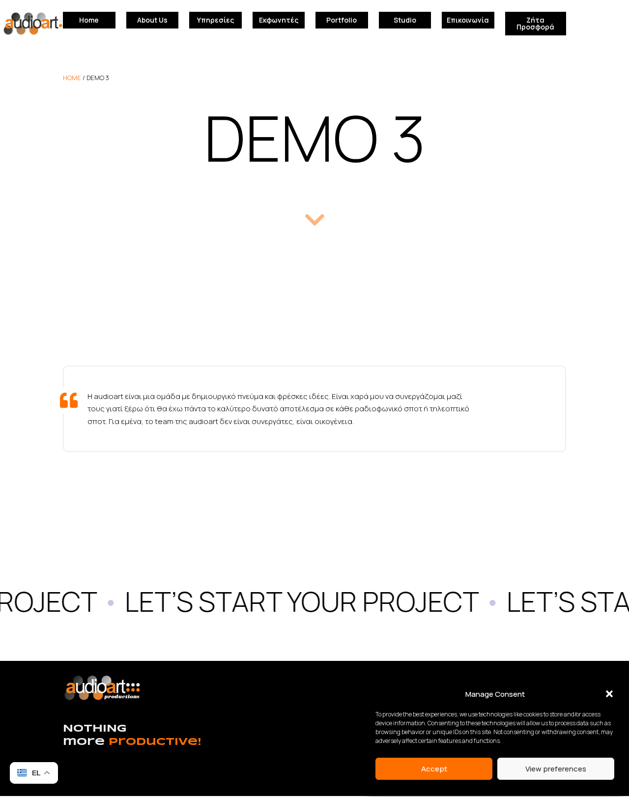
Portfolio (341, 20)
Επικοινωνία (468, 20)
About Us (152, 20)
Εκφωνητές (278, 20)
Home (89, 20)
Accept (434, 769)
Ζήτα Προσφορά (535, 23)
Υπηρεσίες (215, 20)
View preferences (555, 769)
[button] (609, 694)
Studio (405, 20)
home (72, 77)
